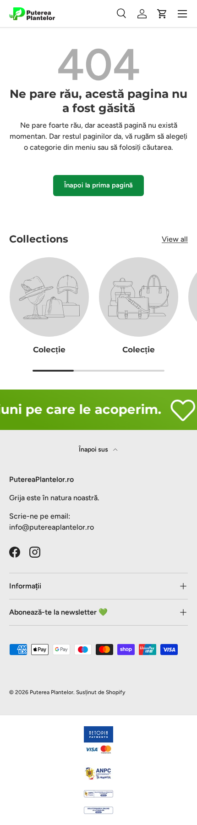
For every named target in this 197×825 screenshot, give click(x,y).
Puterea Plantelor (51, 692)
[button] (162, 14)
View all (175, 239)
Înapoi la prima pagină (98, 185)
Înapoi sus (94, 449)
